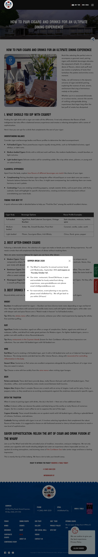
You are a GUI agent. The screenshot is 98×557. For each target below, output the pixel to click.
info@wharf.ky (46, 293)
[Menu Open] (92, 5)
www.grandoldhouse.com (50, 283)
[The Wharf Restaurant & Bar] (8, 5)
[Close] (69, 261)
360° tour (77, 5)
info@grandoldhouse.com (45, 286)
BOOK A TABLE (85, 5)
